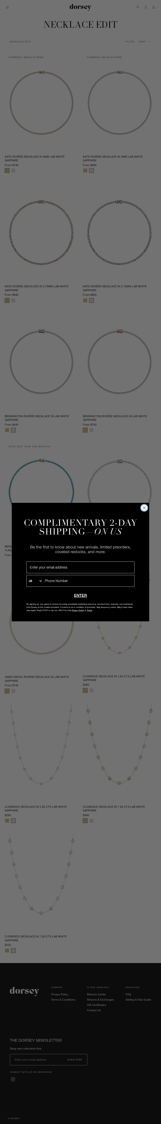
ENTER (80, 595)
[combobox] (35, 581)
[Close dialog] (144, 507)
